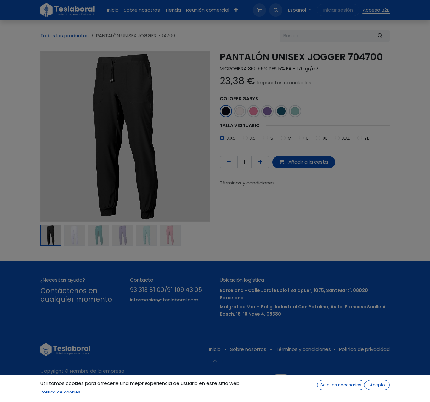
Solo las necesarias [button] (340, 385)
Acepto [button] (377, 385)
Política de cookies (60, 392)
